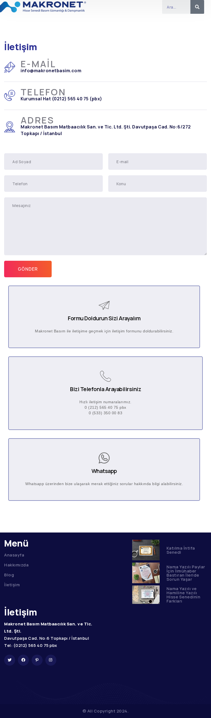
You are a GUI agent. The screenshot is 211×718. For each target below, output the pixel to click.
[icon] (9, 660)
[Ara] (197, 7)
